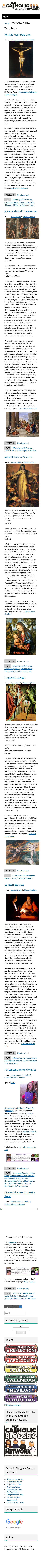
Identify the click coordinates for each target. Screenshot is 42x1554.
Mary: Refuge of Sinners (18, 456)
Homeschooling (10, 1181)
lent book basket (28, 1181)
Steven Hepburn (29, 40)
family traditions (22, 1178)
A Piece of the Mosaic (15, 1479)
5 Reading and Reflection (22, 200)
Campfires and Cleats (15, 1495)
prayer (26, 451)
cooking (20, 1296)
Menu (6, 16)
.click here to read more (19, 188)
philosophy (8, 205)
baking (31, 1293)
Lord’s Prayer (12, 1242)
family (12, 1178)
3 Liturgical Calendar (21, 1173)
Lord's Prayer (17, 1186)
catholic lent (22, 1176)
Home (6, 23)
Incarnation (8, 1063)
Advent (25, 1061)
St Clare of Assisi (19, 205)
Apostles (7, 451)
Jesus (16, 202)
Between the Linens (14, 1490)
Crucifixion (8, 202)
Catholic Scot (12, 1500)
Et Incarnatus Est (14, 884)
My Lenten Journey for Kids (20, 1069)
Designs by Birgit (30, 1131)
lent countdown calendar (13, 1183)
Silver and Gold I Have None (20, 211)
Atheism (7, 878)
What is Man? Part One (17, 34)
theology (30, 205)
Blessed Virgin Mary (12, 669)
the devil (28, 878)
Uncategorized (23, 195)
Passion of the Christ (26, 202)
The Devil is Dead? (14, 677)
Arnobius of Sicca (13, 1487)
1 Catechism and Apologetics (24, 876)
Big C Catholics (13, 1492)
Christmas (33, 1061)
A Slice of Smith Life (14, 1482)
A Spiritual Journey (14, 1484)
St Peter (33, 451)
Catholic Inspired (13, 1497)
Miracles (20, 451)
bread (6, 1296)
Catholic (13, 1176)
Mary (21, 671)
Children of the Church (15, 1502)
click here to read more (28, 408)
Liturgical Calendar (11, 1298)
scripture (27, 671)
